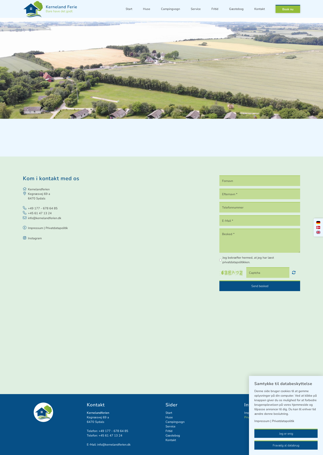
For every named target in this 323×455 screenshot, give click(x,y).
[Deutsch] (318, 222)
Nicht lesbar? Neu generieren (294, 272)
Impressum (35, 228)
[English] (318, 232)
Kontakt (259, 9)
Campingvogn (170, 9)
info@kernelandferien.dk (44, 218)
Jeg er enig (286, 434)
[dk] (318, 227)
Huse (146, 9)
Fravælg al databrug (286, 445)
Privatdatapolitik (57, 228)
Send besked (259, 286)
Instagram (35, 238)
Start (129, 9)
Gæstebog (236, 9)
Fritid (214, 9)
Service (196, 9)
